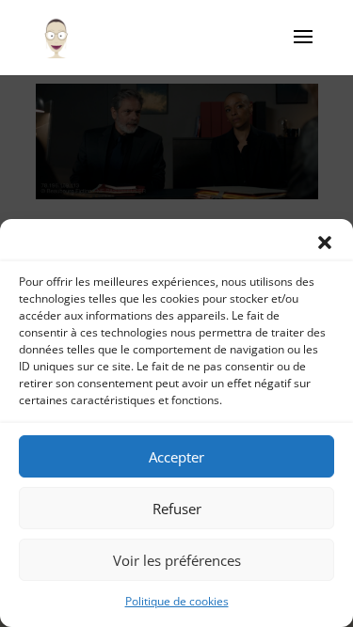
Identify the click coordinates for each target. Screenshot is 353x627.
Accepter (176, 456)
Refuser (176, 508)
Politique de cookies (177, 601)
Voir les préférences (177, 560)
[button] (324, 242)
